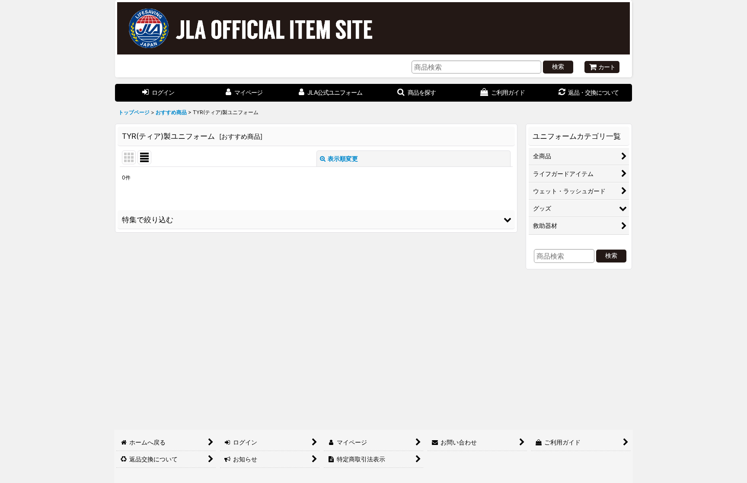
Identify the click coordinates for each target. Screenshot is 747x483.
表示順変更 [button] (343, 158)
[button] (316, 219)
